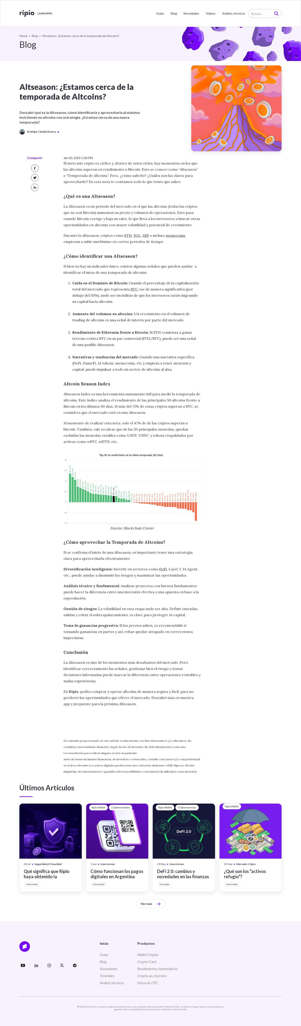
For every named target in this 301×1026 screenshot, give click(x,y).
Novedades (191, 13)
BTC (134, 289)
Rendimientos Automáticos (157, 969)
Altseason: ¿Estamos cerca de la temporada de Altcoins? (80, 36)
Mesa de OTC (147, 983)
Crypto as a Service (152, 976)
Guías (160, 13)
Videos (211, 13)
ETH (128, 235)
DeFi (163, 569)
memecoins (175, 235)
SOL (137, 235)
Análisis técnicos (233, 13)
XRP (145, 235)
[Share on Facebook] (35, 168)
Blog (174, 13)
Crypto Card (146, 961)
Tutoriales (107, 976)
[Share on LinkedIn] (35, 187)
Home (23, 36)
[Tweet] (35, 177)
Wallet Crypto (147, 954)
